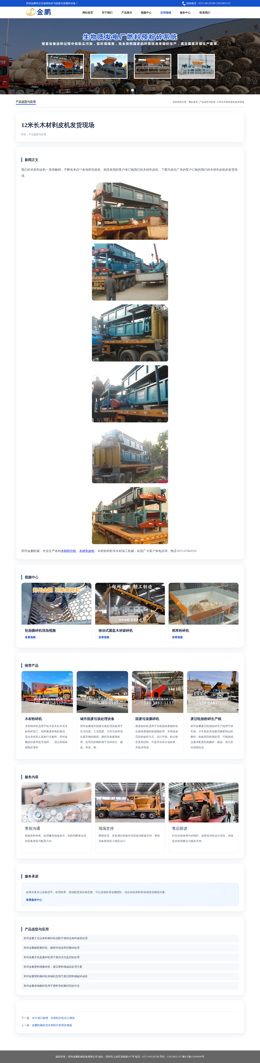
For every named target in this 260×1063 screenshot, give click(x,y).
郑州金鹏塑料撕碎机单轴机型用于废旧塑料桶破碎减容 (56, 976)
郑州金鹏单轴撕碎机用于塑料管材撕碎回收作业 (52, 985)
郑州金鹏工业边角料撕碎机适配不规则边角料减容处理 (56, 938)
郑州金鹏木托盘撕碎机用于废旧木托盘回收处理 (52, 957)
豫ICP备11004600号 (193, 1056)
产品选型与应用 (207, 102)
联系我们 (204, 12)
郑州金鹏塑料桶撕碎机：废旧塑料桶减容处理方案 (53, 966)
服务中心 (185, 12)
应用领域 (165, 12)
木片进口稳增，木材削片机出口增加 (53, 1018)
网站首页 (87, 12)
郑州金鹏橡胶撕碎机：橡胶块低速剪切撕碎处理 (52, 947)
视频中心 (146, 12)
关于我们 (107, 12)
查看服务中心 (34, 899)
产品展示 (126, 12)
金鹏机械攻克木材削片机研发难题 (52, 1025)
